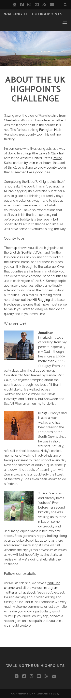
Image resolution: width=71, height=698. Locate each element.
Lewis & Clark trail (51, 153)
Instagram (50, 588)
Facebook (28, 592)
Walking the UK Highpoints (33, 14)
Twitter (9, 592)
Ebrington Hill (49, 130)
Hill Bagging (41, 300)
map (13, 248)
